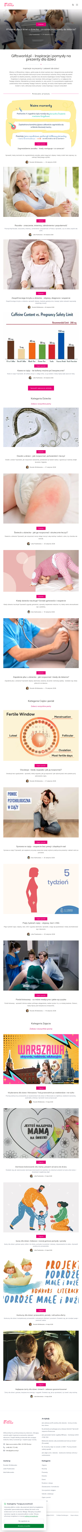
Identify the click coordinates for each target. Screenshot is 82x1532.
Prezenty (45, 1472)
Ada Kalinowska (8, 1472)
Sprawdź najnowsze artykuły (41, 388)
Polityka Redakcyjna (62, 1515)
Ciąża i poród (41, 144)
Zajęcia (41, 1088)
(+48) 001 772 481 (12, 1447)
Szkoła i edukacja (47, 1494)
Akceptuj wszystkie (24, 1526)
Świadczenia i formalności (50, 1487)
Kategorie (46, 1461)
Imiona (41, 221)
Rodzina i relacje (47, 1483)
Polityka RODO (50, 1515)
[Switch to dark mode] (73, 5)
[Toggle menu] (77, 5)
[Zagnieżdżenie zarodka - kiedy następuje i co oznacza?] (41, 124)
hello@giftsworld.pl (12, 1450)
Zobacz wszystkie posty (41, 404)
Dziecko (41, 24)
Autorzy (6, 1461)
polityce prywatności (31, 1516)
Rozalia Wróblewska (10, 1465)
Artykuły (46, 1418)
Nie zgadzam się (24, 1521)
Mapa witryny (74, 1515)
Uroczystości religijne (49, 1490)
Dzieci (44, 1479)
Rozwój (44, 1469)
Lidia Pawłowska (8, 1469)
